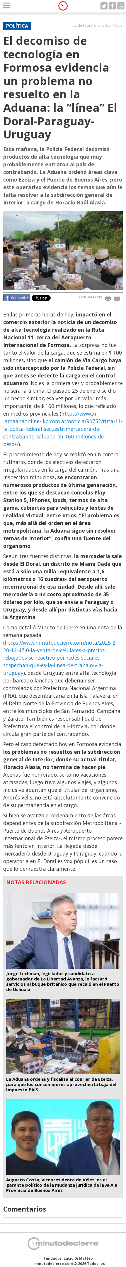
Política (17, 26)
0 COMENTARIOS (89, 297)
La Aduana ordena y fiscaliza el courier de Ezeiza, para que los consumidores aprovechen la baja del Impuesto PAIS (61, 1084)
